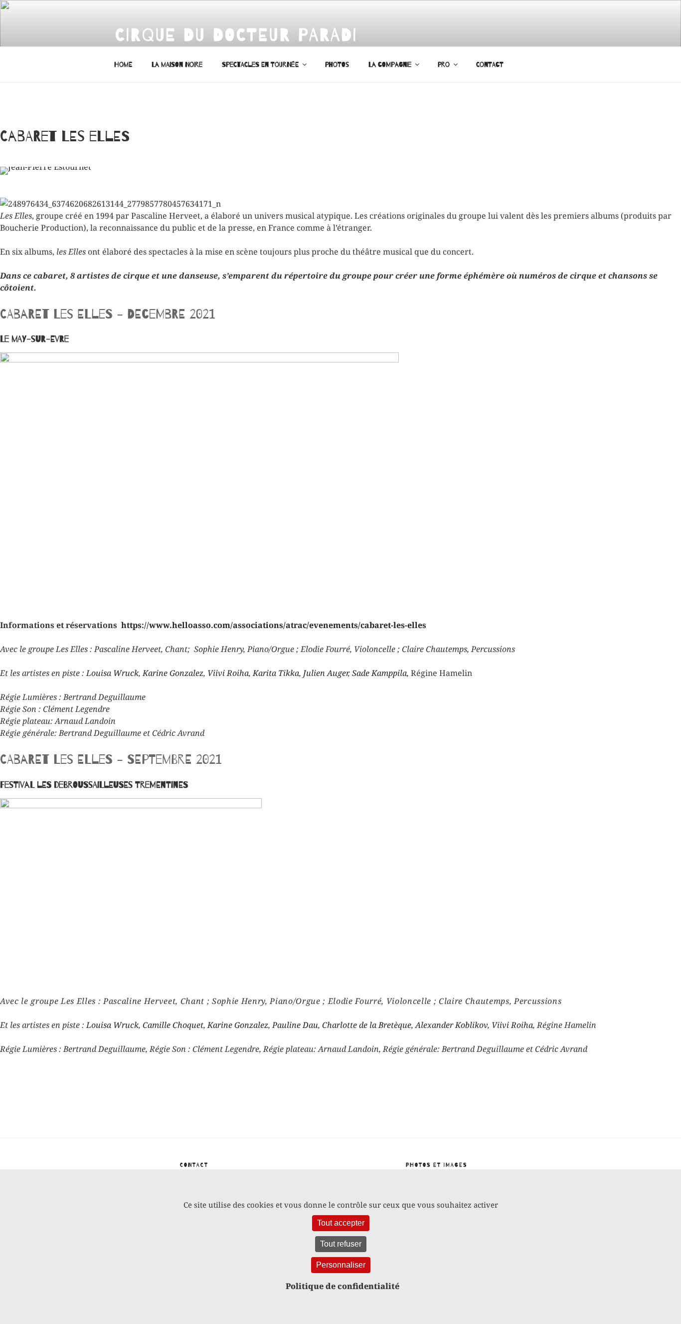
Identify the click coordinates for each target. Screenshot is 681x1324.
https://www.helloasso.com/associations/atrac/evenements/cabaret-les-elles (273, 625)
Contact (490, 64)
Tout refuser (340, 1244)
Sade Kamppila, (380, 672)
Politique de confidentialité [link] (342, 1286)
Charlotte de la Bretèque (366, 1024)
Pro (444, 64)
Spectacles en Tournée (260, 64)
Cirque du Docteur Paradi (236, 35)
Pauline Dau (295, 1024)
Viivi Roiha (228, 672)
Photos (337, 64)
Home (123, 64)
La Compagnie (389, 64)
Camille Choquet (173, 1024)
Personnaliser (340, 1265)
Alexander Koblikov (451, 1024)
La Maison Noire (177, 64)
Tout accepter (340, 1223)
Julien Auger (325, 672)
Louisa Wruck (112, 672)
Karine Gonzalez (173, 672)
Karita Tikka (276, 672)
